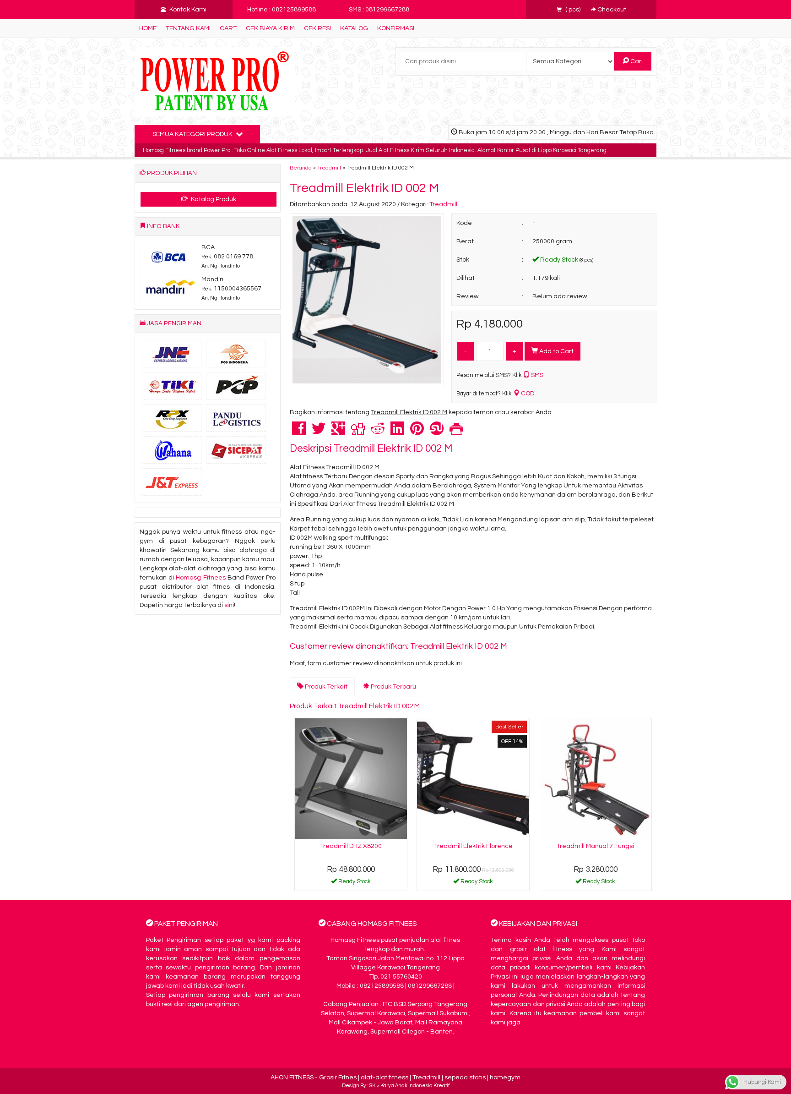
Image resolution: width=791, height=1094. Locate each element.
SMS (536, 375)
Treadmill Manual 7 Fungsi (595, 846)
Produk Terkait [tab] (325, 687)
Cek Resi (317, 28)
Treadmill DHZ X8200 (351, 846)
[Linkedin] (397, 432)
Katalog (354, 28)
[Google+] (338, 432)
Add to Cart (556, 351)
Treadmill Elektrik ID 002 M (364, 188)
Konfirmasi (395, 28)
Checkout (611, 9)
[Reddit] (377, 432)
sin (228, 605)
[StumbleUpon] (437, 432)
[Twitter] (318, 432)
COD (527, 393)
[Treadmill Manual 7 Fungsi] (595, 778)
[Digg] (358, 432)
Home (148, 28)
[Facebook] (299, 432)
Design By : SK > (361, 1085)
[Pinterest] (417, 432)
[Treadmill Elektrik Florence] (473, 778)
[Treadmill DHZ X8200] (351, 778)
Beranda (301, 167)
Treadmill (329, 167)
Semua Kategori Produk (193, 134)
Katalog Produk (213, 199)
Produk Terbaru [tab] (392, 687)
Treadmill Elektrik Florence (473, 846)
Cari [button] (636, 61)
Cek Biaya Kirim (270, 28)
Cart (228, 28)
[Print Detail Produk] (456, 432)
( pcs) (573, 9)
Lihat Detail (354, 883)
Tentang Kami (188, 28)
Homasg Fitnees (200, 577)
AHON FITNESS (292, 1077)
